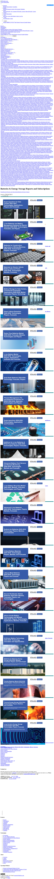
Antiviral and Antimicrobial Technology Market (15, 123)
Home (2, 192)
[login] (8, 877)
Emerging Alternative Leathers (11, 73)
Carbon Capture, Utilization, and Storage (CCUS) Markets (16, 113)
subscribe (14, 772)
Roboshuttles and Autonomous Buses (26, 106)
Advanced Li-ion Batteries (14, 86)
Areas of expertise (9, 59)
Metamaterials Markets (18, 67)
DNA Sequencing (9, 124)
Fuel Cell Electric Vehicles (16, 103)
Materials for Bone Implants (22, 78)
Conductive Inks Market (6, 72)
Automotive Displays (25, 132)
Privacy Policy (6, 860)
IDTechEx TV (6, 829)
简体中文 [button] (6, 34)
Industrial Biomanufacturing (38, 74)
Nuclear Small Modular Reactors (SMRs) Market (15, 118)
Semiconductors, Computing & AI (10, 848)
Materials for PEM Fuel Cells (38, 79)
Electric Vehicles (4, 42)
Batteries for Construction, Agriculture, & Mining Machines (20, 98)
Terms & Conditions (7, 861)
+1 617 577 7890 (14, 776)
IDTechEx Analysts (21, 11)
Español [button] (23, 34)
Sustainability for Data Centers (28, 119)
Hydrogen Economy (32, 116)
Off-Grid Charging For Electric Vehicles (13, 130)
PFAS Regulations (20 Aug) (9, 871)
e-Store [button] (14, 31)
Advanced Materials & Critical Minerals (9, 39)
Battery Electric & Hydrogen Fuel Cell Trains (42, 98)
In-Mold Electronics (24, 137)
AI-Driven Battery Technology (26, 86)
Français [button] (19, 34)
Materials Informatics (15, 80)
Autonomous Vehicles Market (7, 143)
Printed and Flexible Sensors (15, 165)
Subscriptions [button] (3, 27)
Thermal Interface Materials (45, 82)
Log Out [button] (18, 31)
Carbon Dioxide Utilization (20, 169)
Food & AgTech (4, 44)
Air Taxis (34, 97)
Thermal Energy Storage (44, 93)
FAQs (4, 863)
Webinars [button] (2, 29)
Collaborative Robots (17, 143)
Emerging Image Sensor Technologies (22, 163)
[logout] (7, 876)
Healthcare (3, 45)
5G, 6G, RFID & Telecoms (6, 38)
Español (25, 22)
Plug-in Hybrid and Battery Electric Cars (34, 105)
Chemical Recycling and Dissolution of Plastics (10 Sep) (15, 869)
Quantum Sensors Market (6, 140)
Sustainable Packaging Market (20, 175)
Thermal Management (5, 56)
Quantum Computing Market (46, 139)
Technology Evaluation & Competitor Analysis (38, 60)
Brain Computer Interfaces (36, 162)
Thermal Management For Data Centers (26, 158)
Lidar (51, 132)
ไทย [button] (13, 34)
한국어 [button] (10, 34)
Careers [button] (31, 30)
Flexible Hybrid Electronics (13, 137)
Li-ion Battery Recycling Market (7, 77)
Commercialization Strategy (22, 60)
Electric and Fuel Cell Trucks (7, 100)
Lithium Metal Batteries (47, 90)
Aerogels (50, 70)
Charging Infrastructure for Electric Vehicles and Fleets (12, 99)
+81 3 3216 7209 (16, 777)
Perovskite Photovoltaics (31, 118)
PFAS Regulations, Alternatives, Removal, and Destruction (26, 122)
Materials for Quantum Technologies (18, 139)
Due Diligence (24, 62)
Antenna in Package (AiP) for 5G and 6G (30, 66)
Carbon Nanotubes (9, 71)
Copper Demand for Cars (16, 72)
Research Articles (11, 9)
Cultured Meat (11, 122)
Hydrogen (3, 46)
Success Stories (16, 59)
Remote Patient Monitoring (41, 124)
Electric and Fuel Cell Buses (47, 99)
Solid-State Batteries (14, 93)
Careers (34, 11)
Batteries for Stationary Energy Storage (16, 87)
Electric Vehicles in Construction (7, 102)
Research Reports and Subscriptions (10, 192)
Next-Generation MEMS (38, 152)
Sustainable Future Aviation (24, 109)
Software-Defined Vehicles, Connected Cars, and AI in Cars (21, 156)
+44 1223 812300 (12, 778)
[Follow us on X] (28, 797)
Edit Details (13, 16)
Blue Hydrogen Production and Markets (40, 126)
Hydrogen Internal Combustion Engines (44, 116)
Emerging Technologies (8, 824)
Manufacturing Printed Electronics (35, 137)
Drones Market (38, 99)
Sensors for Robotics (14, 146)
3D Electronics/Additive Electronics (25, 64)
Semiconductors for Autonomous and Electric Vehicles (12, 107)
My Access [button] (5, 31)
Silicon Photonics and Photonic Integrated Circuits (29, 133)
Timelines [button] (20, 29)
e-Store (17, 16)
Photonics (3, 47)
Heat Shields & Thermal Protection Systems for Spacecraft (40, 176)
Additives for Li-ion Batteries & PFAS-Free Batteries (29, 70)
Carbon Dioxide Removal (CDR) (36, 113)
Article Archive (6, 826)
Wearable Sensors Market (23, 166)
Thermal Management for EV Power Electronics (32, 178)
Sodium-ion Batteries (5, 93)
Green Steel (24, 116)
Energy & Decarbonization (6, 43)
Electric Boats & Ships (18, 100)
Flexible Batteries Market (33, 89)
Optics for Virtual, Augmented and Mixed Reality (14, 184)
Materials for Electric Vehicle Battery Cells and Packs (39, 78)
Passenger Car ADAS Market (20, 105)
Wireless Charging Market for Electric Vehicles (27, 110)
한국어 (12, 22)
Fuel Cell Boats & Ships (6, 103)
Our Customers (14, 11)
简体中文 (9, 22)
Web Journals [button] (15, 29)
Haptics (46, 163)
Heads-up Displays (40, 103)
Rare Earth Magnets (10, 82)
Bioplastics (3, 71)
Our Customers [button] (11, 30)
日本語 (4, 22)
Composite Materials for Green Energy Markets (43, 71)
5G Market (14, 66)
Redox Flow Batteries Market (46, 91)
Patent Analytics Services (32, 62)
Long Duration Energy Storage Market (9, 91)
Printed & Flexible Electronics (7, 49)
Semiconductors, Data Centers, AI (8, 52)
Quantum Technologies (5, 50)
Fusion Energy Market (34, 114)
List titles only (5, 195)
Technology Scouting (16, 62)
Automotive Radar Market (15, 142)
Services (2, 60)
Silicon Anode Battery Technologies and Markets (26, 92)
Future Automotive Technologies (29, 103)
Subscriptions (9, 6)
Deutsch (18, 22)
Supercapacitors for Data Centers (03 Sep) (12, 870)
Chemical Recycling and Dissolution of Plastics (23, 71)
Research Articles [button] (8, 29)
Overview (5, 857)
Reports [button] (2, 26)
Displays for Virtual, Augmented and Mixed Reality (16, 183)
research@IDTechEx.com (29, 774)
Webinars (5, 9)
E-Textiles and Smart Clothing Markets (36, 183)
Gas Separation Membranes (45, 114)
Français (22, 22)
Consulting (15, 6)
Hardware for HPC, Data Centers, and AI (24, 151)
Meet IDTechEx (29, 11)
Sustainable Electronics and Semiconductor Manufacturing (24, 138)
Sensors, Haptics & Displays (6, 53)
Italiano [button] (26, 34)
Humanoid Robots (47, 143)
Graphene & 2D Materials (36, 73)
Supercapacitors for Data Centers (32, 93)
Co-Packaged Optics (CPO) (35, 132)
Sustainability (3, 54)
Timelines (23, 9)
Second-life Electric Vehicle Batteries (8, 92)
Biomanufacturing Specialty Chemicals (29, 112)
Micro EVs (46, 104)
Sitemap (5, 859)
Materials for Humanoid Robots (24, 79)
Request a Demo (50, 5)
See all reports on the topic (12, 65)
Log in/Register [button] (4, 33)
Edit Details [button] (10, 31)
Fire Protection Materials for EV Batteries (42, 102)
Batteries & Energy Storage (6, 40)
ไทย (15, 22)
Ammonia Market (17, 112)
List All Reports (4, 58)
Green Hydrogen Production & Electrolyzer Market (11, 116)
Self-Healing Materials (19, 82)
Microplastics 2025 (27, 171)
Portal (4, 16)
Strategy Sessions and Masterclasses (45, 62)
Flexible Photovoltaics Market (23, 114)
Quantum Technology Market (18, 140)
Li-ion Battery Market (23, 90)
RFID (39, 67)
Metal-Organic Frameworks (25, 80)
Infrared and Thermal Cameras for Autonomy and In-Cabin (19, 144)
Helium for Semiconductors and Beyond (23, 74)
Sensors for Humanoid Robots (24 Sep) (11, 868)
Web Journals (17, 9)
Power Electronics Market (13, 106)
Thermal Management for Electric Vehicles (39, 109)
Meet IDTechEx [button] (26, 30)
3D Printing (3, 37)
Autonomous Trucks (41, 97)
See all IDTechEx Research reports (8, 741)
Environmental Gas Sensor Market (37, 163)
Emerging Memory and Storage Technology (36, 150)
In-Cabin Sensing (45, 151)
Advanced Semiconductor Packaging (12, 132)
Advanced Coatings (44, 70)
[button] (5, 5)
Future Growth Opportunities (10, 60)
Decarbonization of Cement (11, 114)
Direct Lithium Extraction (22, 89)
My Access (8, 16)
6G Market (19, 66)
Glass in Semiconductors (11, 151)
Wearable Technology (5, 57)
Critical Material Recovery (38, 72)
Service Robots (22, 146)
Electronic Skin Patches (18, 124)
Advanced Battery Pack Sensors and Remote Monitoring (19, 162)
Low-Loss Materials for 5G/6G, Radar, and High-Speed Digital (27, 77)
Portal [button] (2, 31)
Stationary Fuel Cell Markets (15, 119)
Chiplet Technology (10, 150)
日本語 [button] (2, 34)
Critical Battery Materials (27, 72)
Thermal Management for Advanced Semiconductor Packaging (25, 177)
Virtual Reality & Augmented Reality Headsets (34, 184)
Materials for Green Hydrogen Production (9, 79)
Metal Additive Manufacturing (39, 64)
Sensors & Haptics (7, 849)
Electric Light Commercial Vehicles (30, 100)
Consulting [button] (3, 28)
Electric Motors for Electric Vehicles (45, 100)
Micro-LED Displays (14, 133)
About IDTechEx (6, 11)
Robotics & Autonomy (5, 51)
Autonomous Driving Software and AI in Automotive (32, 142)
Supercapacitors (21, 93)
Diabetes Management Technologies (33, 123)
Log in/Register (6, 18)
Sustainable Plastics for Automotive (32, 82)
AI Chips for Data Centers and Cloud (38, 147)
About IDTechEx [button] (4, 30)
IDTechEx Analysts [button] (19, 30)
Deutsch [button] (15, 34)
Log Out (21, 16)
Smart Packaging (44, 67)
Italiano (29, 22)
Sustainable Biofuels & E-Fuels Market (43, 119)
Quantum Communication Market (31, 67)
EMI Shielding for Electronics (24, 73)
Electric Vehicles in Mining (20, 102)
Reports (4, 6)
